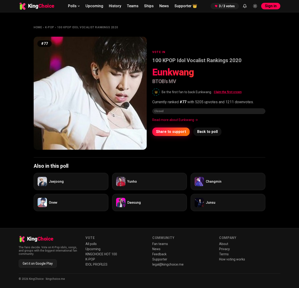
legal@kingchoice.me (168, 264)
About (223, 244)
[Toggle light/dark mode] (255, 6)
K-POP (49, 27)
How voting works (232, 259)
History (115, 6)
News (164, 6)
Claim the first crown (228, 92)
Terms (224, 254)
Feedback (159, 254)
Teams (133, 6)
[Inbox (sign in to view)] (245, 6)
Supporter (185, 6)
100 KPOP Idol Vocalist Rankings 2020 (87, 27)
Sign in (271, 6)
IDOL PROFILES (96, 264)
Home (38, 27)
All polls (91, 244)
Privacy (224, 249)
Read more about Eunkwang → (175, 120)
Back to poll (207, 131)
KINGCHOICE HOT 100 (101, 254)
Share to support (171, 131)
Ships (149, 6)
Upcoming (94, 6)
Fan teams (160, 244)
